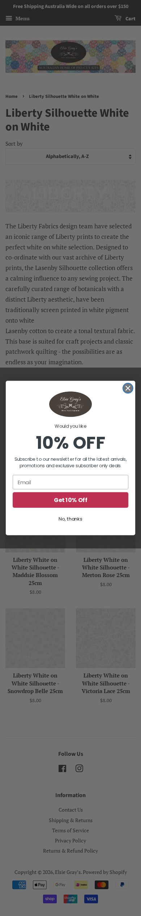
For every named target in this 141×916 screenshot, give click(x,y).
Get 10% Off (70, 500)
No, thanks (70, 518)
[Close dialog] (128, 388)
